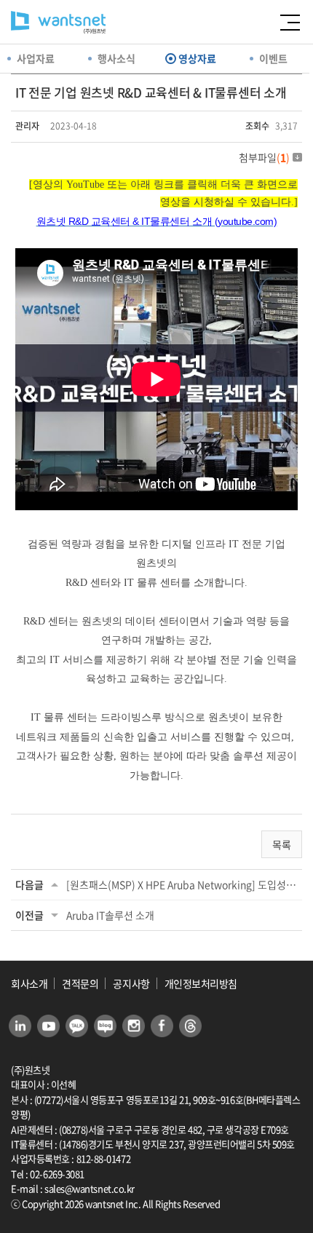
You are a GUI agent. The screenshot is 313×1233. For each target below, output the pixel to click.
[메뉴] (287, 24)
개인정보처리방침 (201, 983)
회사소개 (29, 983)
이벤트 (273, 58)
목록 (281, 844)
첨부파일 (264, 157)
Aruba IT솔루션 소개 (110, 915)
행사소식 (116, 58)
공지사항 (131, 983)
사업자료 (36, 58)
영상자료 (197, 58)
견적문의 (80, 983)
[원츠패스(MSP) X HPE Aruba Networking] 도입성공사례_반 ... (182, 884)
